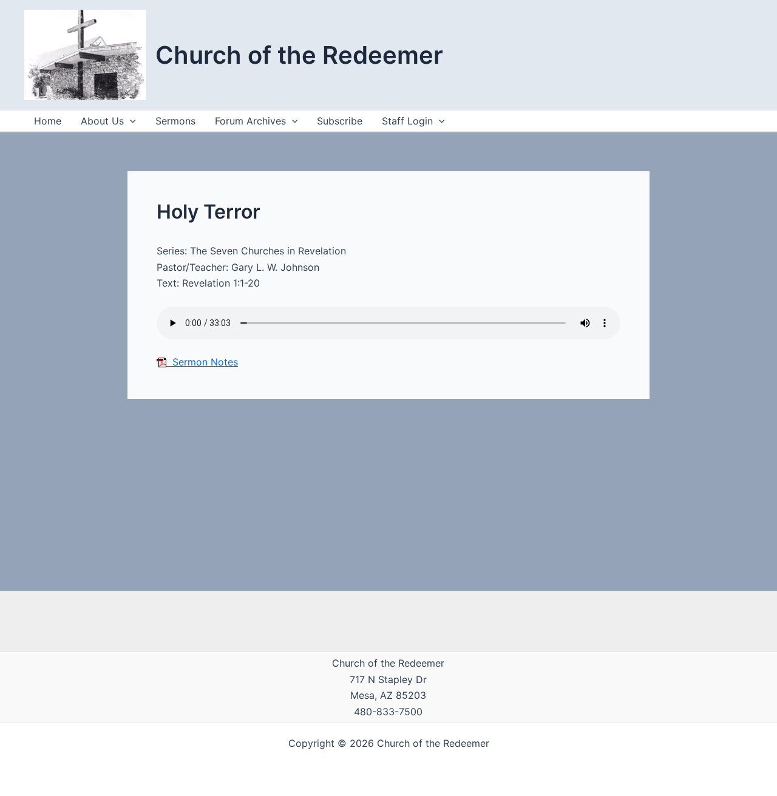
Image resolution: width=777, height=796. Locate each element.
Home (47, 121)
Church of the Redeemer (299, 55)
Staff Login (407, 121)
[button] (439, 121)
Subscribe (339, 121)
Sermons (175, 121)
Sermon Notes (202, 362)
